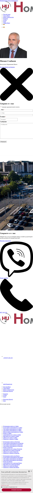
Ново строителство (8, 17)
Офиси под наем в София (10, 437)
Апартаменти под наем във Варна (12, 463)
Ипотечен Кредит (8, 391)
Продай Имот (7, 387)
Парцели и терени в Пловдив (11, 453)
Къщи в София (7, 433)
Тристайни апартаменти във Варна (12, 460)
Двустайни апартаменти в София (12, 429)
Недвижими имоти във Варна (11, 456)
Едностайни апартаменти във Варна (13, 457)
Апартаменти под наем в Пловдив (12, 449)
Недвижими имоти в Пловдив (11, 441)
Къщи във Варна (7, 461)
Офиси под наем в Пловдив (10, 451)
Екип (4, 21)
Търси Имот (6, 16)
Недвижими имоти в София (11, 426)
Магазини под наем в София (11, 436)
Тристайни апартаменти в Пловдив (13, 446)
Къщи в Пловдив (8, 447)
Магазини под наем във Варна (11, 464)
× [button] (31, 471)
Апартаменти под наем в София (12, 434)
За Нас (5, 20)
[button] (16, 487)
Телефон (3, 116)
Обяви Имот (6, 23)
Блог (4, 401)
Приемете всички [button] (16, 490)
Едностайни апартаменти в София (12, 427)
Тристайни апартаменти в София (12, 430)
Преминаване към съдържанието (9, 0)
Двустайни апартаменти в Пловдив (13, 444)
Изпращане (3, 141)
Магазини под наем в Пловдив (11, 450)
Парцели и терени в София (10, 439)
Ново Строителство (8, 389)
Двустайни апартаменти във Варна (12, 458)
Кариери (5, 18)
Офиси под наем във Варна (10, 466)
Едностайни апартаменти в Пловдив (13, 443)
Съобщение (3, 121)
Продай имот (6, 14)
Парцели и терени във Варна (11, 467)
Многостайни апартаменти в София (13, 432)
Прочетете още (5, 485)
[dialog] (16, 481)
